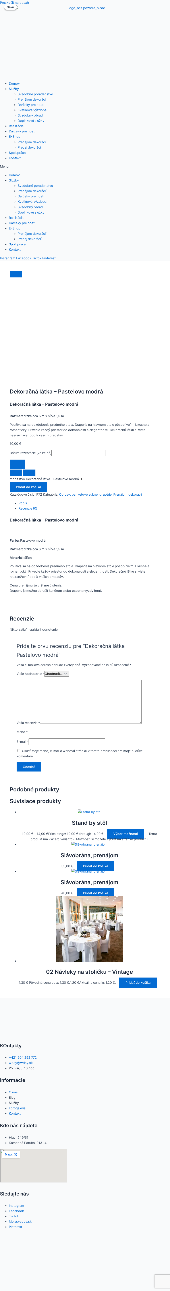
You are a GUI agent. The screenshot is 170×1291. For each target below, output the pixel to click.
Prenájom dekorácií (32, 99)
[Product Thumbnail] (16, 274)
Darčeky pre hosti (22, 131)
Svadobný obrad (30, 115)
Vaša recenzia (28, 723)
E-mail (23, 742)
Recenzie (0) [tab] (28, 508)
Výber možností (125, 834)
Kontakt (15, 158)
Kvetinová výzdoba (32, 110)
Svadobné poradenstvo (35, 94)
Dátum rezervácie (30, 453)
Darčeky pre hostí (31, 105)
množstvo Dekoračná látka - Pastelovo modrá (44, 479)
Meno (22, 732)
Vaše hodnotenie (30, 674)
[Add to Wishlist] (17, 464)
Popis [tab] (23, 503)
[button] (85, 166)
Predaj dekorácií (29, 147)
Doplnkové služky (31, 121)
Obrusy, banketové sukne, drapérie (85, 495)
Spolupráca (17, 153)
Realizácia (16, 126)
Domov (14, 84)
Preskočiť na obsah (14, 3)
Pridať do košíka (28, 487)
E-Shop (14, 137)
